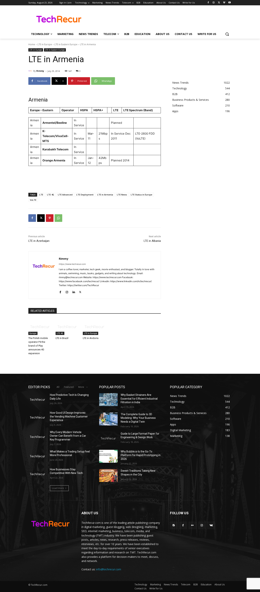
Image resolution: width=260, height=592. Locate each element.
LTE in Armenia (105, 194)
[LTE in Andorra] (94, 327)
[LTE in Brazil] (67, 327)
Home (31, 44)
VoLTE (33, 199)
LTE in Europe (44, 44)
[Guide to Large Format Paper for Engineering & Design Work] (108, 438)
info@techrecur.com (108, 569)
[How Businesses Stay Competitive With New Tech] (37, 474)
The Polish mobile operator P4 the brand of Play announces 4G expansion (38, 346)
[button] (227, 34)
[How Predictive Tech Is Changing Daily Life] (37, 399)
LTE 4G (50, 194)
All (58, 387)
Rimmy (40, 70)
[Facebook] (208, 3)
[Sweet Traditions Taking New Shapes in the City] (108, 475)
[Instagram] (213, 3)
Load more (58, 488)
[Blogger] (173, 525)
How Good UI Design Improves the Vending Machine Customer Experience (69, 416)
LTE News (122, 194)
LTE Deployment (84, 194)
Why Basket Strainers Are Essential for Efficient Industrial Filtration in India (139, 398)
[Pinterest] (49, 218)
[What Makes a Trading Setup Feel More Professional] (37, 456)
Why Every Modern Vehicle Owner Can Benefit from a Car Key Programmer (68, 436)
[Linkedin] (73, 291)
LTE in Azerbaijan (38, 241)
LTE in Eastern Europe (65, 44)
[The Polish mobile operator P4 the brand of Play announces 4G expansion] (40, 327)
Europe (33, 333)
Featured (69, 387)
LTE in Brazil (62, 338)
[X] (219, 3)
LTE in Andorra (90, 338)
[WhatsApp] (58, 218)
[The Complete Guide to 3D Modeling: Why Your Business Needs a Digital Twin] (108, 419)
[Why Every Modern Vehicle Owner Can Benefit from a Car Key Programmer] (37, 436)
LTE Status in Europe (141, 194)
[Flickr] (192, 525)
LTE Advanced (65, 194)
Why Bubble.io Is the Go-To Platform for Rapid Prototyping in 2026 (140, 455)
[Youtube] (229, 3)
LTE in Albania (152, 241)
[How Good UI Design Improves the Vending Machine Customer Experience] (37, 417)
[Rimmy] (30, 71)
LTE (41, 194)
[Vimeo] (224, 3)
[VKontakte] (211, 525)
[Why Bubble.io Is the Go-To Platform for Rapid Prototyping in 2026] (108, 456)
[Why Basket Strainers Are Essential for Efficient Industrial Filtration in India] (108, 399)
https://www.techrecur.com (72, 264)
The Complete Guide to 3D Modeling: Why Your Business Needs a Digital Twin (138, 418)
